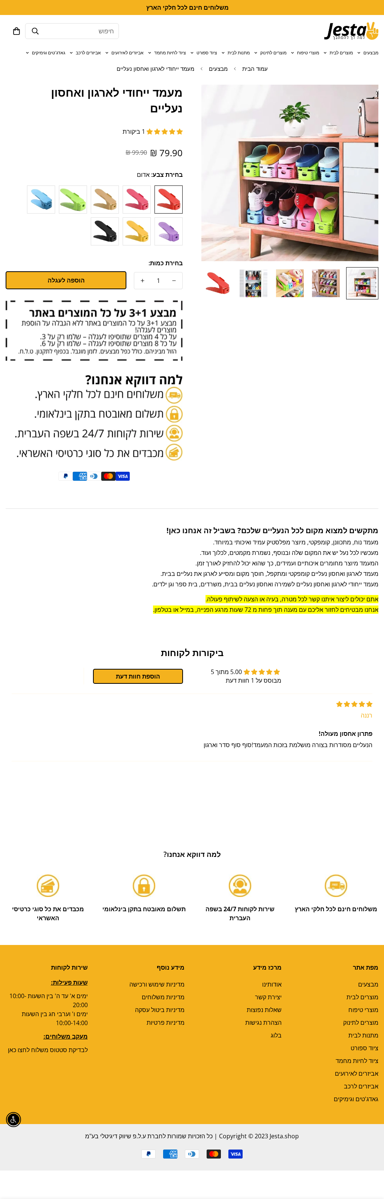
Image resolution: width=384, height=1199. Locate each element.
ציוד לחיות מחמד (170, 52)
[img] (354, 704)
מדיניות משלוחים (163, 997)
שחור (105, 231)
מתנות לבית (239, 52)
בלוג (276, 1035)
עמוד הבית (255, 68)
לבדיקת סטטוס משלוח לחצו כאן (48, 1050)
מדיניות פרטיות (165, 1022)
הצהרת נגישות (263, 1022)
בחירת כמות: (165, 263)
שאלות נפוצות (264, 1010)
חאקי (105, 199)
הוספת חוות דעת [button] (138, 676)
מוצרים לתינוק (273, 52)
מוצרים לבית (341, 52)
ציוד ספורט (206, 52)
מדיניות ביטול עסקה (159, 1010)
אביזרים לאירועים (127, 52)
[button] (16, 31)
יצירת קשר (268, 997)
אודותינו (272, 984)
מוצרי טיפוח (308, 52)
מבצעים (370, 52)
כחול (41, 199)
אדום (168, 199)
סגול (168, 231)
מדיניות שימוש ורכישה (156, 984)
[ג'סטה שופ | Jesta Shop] (351, 31)
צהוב (137, 231)
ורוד (137, 199)
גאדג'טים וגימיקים (48, 52)
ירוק (73, 199)
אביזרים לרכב (88, 52)
